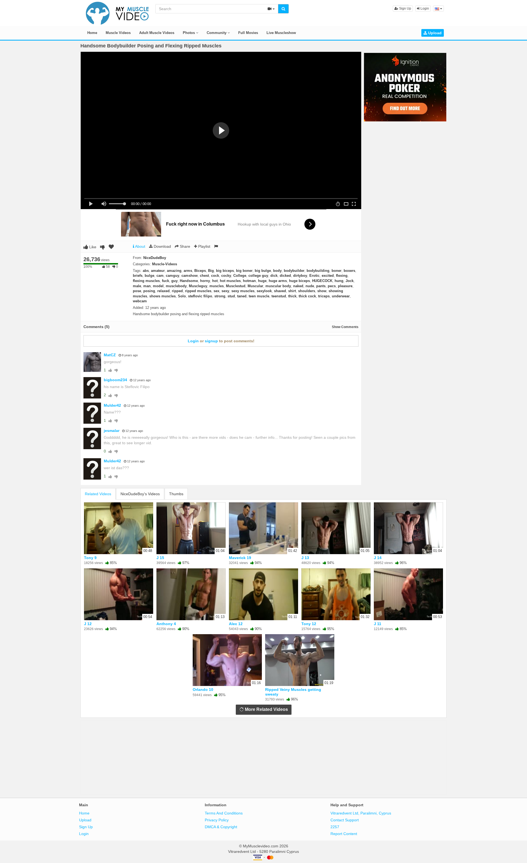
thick (292, 296)
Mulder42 (112, 405)
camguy (172, 276)
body (277, 271)
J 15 (160, 558)
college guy (258, 276)
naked (298, 286)
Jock (350, 281)
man (147, 286)
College (239, 276)
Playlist (203, 246)
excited (328, 276)
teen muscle (259, 296)
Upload (434, 33)
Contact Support (344, 820)
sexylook (264, 291)
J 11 (377, 624)
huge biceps (299, 281)
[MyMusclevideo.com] (117, 12)
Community (217, 33)
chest (204, 276)
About (139, 246)
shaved (280, 291)
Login (424, 8)
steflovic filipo (200, 296)
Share (184, 246)
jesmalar (111, 430)
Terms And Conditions (224, 813)
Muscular (255, 286)
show (321, 291)
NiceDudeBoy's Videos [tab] (140, 494)
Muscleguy (198, 286)
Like (92, 247)
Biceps (200, 271)
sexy (225, 291)
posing (149, 291)
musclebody (176, 286)
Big (211, 271)
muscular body (278, 286)
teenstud (278, 296)
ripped (177, 291)
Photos (189, 33)
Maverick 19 (240, 558)
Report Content (343, 833)
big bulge (263, 271)
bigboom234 (115, 380)
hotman (249, 281)
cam (160, 276)
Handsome (189, 281)
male (137, 286)
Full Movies (248, 33)
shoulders (306, 291)
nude (309, 286)
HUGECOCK (322, 281)
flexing (341, 276)
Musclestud (235, 286)
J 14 (378, 558)
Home (92, 33)
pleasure (345, 286)
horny (205, 281)
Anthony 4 (166, 624)
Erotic (314, 276)
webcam (140, 301)
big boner (244, 271)
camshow (189, 276)
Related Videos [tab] (98, 494)
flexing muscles (146, 281)
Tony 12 (308, 624)
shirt (292, 291)
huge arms (278, 281)
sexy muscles (242, 291)
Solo (182, 296)
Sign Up (404, 8)
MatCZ (110, 355)
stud (231, 296)
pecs (332, 286)
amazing (174, 271)
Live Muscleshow (281, 33)
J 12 (88, 624)
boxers (349, 271)
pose (137, 291)
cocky (226, 276)
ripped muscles (198, 291)
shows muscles (162, 296)
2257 (334, 827)
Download (162, 246)
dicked (285, 276)
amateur (158, 271)
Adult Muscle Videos (156, 33)
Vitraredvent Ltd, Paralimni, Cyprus (360, 813)
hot (215, 281)
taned (241, 296)
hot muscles (230, 281)
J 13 (305, 558)
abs (146, 271)
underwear (341, 296)
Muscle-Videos (164, 264)
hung (339, 281)
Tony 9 (90, 558)
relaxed (163, 291)
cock (215, 276)
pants (321, 286)
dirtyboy (300, 276)
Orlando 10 (203, 689)
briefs (137, 276)
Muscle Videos (118, 33)
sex (216, 291)
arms (188, 271)
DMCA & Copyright (221, 827)
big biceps (225, 271)
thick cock (307, 296)
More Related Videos (266, 709)
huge (262, 281)
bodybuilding (318, 271)
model (158, 286)
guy (174, 281)
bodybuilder (294, 271)
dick (273, 276)
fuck (165, 281)
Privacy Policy (217, 820)
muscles (216, 286)
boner (336, 271)
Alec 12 (236, 624)
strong (219, 296)
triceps (324, 296)
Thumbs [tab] (176, 494)
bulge (149, 276)
